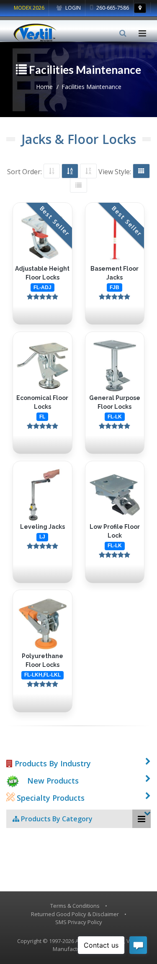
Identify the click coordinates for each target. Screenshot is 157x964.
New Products (53, 781)
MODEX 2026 (29, 7)
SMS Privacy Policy (78, 922)
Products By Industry (52, 763)
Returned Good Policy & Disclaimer (75, 914)
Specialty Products (50, 798)
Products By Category (56, 818)
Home (44, 87)
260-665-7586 (112, 7)
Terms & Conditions (75, 905)
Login (72, 7)
